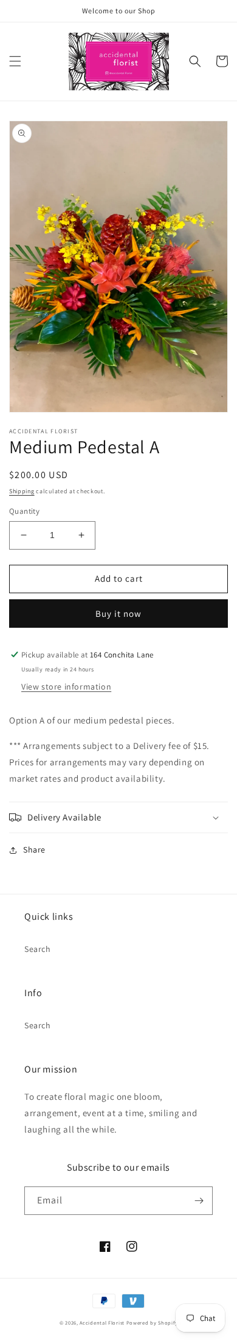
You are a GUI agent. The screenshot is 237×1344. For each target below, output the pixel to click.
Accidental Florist (102, 1322)
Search (37, 948)
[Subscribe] (198, 1200)
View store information (66, 686)
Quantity (24, 511)
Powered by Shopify (152, 1322)
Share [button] (34, 849)
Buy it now (118, 613)
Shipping (22, 491)
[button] (15, 61)
